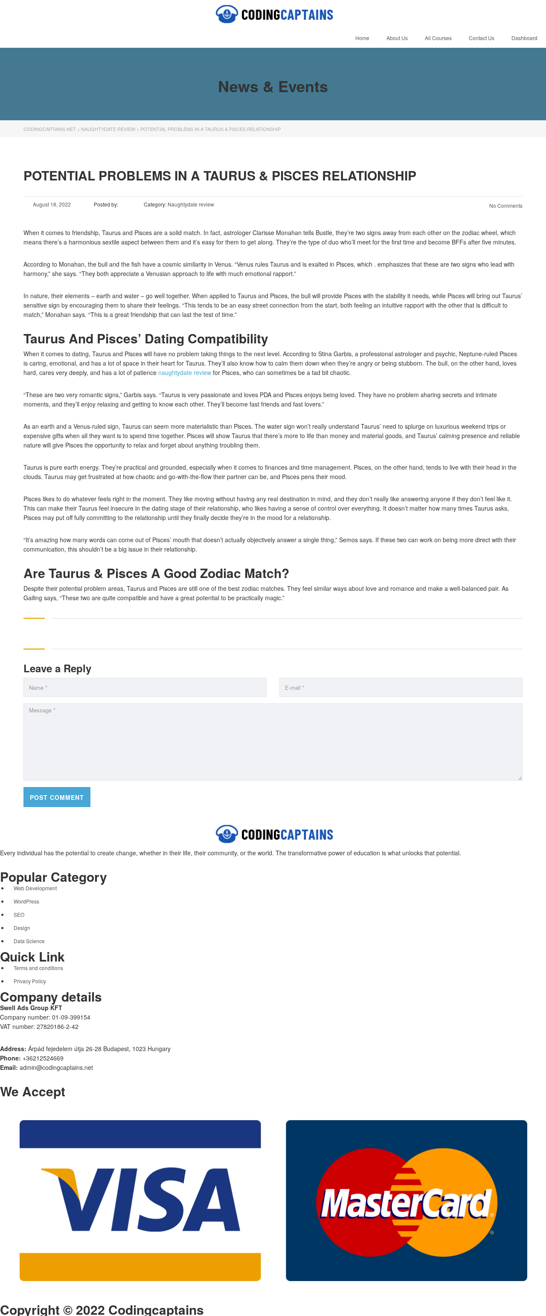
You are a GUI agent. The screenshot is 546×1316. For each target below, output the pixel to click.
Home (362, 37)
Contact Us (481, 37)
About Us (397, 37)
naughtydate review (184, 372)
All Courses (438, 37)
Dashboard (524, 37)
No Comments (505, 205)
